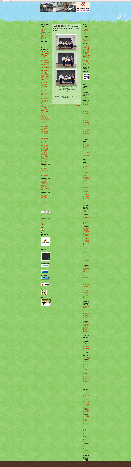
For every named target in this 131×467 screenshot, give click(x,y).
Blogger (70, 464)
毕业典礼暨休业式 (86, 358)
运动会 (84, 374)
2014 (83, 441)
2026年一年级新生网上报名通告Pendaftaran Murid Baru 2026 (86, 53)
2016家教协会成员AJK (86, 114)
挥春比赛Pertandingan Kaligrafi (86, 148)
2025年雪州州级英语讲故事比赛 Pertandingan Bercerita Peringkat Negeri (45, 157)
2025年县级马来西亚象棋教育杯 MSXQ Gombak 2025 (45, 139)
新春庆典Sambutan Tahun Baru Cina (86, 170)
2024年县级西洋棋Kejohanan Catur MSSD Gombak (86, 229)
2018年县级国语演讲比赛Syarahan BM (45, 56)
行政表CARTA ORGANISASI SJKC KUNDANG (44, 37)
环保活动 (84, 372)
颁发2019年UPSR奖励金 (86, 349)
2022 (83, 448)
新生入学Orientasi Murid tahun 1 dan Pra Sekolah (86, 145)
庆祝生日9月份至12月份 (86, 398)
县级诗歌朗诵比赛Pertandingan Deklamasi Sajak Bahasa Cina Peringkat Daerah (86, 279)
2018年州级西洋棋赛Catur (45, 66)
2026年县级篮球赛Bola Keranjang (44, 169)
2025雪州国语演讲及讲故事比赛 (45, 127)
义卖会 (84, 407)
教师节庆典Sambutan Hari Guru (86, 225)
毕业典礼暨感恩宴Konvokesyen (86, 164)
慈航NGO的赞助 (85, 221)
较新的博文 (54, 105)
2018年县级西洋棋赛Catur (45, 62)
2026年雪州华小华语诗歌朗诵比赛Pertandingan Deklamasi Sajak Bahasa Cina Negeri (45, 186)
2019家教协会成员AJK (86, 121)
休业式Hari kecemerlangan (85, 168)
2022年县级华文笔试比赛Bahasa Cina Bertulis (45, 73)
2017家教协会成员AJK (86, 116)
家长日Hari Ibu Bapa (86, 317)
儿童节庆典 (85, 408)
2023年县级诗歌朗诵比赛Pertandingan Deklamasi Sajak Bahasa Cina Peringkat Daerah (45, 76)
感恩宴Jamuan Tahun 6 (86, 298)
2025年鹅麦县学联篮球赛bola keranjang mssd (45, 136)
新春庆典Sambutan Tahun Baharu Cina (86, 156)
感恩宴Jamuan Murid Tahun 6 (86, 271)
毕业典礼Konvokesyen (85, 213)
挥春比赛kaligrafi (85, 166)
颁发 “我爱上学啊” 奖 (86, 357)
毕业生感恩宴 (85, 400)
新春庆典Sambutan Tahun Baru (86, 216)
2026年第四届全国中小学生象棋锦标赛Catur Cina (45, 163)
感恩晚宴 (84, 361)
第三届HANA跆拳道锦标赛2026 (45, 189)
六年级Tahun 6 (43, 224)
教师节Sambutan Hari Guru (86, 183)
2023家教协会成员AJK (86, 130)
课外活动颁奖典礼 (86, 360)
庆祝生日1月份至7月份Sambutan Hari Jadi (86, 235)
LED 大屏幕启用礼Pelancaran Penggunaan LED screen (86, 218)
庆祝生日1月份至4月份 (86, 425)
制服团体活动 (85, 369)
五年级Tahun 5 (43, 223)
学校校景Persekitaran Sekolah (44, 35)
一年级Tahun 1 (43, 217)
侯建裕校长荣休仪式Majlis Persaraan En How (86, 173)
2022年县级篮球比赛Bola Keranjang (45, 71)
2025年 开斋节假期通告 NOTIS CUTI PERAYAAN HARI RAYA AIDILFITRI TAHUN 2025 (86, 57)
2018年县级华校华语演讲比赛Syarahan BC (45, 58)
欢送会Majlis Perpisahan (85, 176)
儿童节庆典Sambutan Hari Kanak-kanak (86, 197)
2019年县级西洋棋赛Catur (45, 67)
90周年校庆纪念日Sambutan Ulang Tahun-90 (86, 249)
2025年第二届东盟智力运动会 (45, 134)
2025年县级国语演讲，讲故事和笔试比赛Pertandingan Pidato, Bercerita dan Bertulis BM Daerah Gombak (45, 123)
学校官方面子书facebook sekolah (85, 30)
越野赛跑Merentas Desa (86, 150)
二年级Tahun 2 (43, 219)
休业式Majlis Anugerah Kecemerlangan (85, 202)
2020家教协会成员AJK (86, 123)
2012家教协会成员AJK (86, 105)
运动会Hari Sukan (85, 236)
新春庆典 (84, 344)
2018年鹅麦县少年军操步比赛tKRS (45, 52)
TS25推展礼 (85, 419)
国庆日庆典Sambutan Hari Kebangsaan (86, 195)
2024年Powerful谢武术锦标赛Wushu (45, 105)
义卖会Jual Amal (85, 362)
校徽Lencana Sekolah (44, 31)
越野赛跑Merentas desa (86, 181)
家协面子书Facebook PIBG (86, 35)
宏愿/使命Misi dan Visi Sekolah (44, 30)
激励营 (84, 370)
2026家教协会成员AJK (86, 136)
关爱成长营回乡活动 (86, 404)
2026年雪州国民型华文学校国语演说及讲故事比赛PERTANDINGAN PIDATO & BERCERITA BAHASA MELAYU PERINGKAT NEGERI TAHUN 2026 (45, 181)
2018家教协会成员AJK (86, 118)
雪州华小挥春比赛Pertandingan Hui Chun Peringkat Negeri (86, 153)
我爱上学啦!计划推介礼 (86, 347)
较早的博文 (78, 105)
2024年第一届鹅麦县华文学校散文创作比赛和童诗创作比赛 (45, 93)
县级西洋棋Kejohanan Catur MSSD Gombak (86, 316)
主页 (66, 105)
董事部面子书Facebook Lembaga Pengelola (86, 32)
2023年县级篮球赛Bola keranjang (44, 79)
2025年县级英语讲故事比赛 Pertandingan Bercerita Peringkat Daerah (45, 150)
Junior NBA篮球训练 (86, 410)
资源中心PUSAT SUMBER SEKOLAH (86, 40)
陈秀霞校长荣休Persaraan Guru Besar (86, 291)
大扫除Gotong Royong (86, 227)
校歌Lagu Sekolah (44, 33)
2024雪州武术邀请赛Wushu (44, 99)
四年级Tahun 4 (43, 221)
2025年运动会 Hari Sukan (86, 185)
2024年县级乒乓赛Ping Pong (44, 103)
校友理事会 (85, 97)
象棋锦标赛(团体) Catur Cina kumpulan (45, 206)
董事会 (84, 89)
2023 (83, 449)
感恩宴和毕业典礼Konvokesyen (86, 199)
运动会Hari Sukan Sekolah (85, 296)
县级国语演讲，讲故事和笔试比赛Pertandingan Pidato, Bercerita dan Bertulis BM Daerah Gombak (86, 191)
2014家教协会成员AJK (86, 109)
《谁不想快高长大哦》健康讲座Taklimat (86, 232)
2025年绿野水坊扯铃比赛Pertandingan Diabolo (45, 148)
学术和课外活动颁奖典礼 (86, 396)
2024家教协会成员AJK (86, 132)
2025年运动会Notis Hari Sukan (86, 64)
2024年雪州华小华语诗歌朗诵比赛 (45, 112)
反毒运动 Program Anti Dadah (86, 285)
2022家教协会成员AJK (86, 127)
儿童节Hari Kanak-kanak (86, 328)
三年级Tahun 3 (43, 220)
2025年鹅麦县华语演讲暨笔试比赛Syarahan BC (45, 132)
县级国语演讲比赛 (86, 416)
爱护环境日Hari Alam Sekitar (86, 188)
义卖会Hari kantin (85, 332)
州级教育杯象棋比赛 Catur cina (45, 200)
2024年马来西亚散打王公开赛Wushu (45, 85)
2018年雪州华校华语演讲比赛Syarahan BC (45, 64)
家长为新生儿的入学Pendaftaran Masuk (86, 311)
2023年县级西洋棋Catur (45, 80)
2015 (83, 442)
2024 (83, 451)
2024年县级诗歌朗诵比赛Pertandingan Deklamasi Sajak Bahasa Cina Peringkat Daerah (45, 90)
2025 (83, 452)
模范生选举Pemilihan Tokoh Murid (86, 267)
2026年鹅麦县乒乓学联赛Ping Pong (45, 191)
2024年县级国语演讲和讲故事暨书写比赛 (45, 108)
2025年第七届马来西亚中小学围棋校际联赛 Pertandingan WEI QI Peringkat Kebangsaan (45, 154)
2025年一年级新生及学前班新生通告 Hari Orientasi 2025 (86, 61)
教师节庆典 (85, 373)
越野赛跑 (84, 342)
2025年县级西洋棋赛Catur (45, 113)
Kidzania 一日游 (85, 417)
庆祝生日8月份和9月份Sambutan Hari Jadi (86, 241)
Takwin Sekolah (43, 44)
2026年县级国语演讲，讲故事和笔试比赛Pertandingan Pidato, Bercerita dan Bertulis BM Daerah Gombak (45, 172)
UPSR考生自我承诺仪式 (86, 427)
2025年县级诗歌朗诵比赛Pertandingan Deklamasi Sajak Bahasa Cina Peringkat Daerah (45, 119)
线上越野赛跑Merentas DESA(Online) (85, 330)
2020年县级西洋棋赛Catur (45, 68)
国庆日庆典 (85, 367)
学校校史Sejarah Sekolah (45, 28)
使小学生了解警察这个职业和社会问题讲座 (86, 402)
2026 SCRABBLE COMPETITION (44, 194)
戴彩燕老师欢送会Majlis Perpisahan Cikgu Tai (86, 325)
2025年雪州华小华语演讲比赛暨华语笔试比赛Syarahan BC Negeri (45, 145)
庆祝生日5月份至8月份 (86, 412)
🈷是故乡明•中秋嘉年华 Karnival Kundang (86, 293)
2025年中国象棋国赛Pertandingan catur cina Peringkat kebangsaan (44, 160)
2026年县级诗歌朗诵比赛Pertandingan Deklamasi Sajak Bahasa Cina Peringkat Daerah (45, 176)
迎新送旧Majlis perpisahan (85, 275)
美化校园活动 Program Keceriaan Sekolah (86, 320)
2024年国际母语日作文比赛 (45, 87)
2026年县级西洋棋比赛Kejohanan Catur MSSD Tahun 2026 (45, 166)
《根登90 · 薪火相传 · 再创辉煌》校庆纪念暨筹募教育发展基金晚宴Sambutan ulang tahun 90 (86, 253)
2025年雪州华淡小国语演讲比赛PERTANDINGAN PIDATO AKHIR (45, 142)
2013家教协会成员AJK (86, 107)
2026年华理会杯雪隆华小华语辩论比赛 (45, 196)
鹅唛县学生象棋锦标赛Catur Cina (45, 198)
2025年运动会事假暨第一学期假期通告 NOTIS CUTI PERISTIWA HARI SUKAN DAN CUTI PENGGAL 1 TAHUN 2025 (86, 48)
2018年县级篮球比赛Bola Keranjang (45, 54)
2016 (83, 444)
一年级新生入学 (85, 340)
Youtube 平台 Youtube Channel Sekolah (86, 38)
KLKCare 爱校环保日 (86, 286)
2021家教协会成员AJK (86, 125)
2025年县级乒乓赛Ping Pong (44, 116)
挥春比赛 (84, 343)
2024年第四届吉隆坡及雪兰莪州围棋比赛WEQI (45, 101)
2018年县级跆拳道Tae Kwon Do (44, 61)
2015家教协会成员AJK (86, 112)
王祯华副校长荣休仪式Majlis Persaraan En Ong (86, 243)
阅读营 (84, 366)
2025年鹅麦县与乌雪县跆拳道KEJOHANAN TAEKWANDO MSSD (45, 129)
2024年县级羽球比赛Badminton (44, 96)
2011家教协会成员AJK (86, 103)
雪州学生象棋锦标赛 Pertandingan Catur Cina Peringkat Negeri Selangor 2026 (45, 203)
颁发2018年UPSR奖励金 (86, 377)
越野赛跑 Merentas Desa (86, 223)
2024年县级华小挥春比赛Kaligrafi (45, 83)
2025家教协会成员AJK (86, 134)
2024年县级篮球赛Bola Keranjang (44, 110)
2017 (83, 445)
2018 (83, 446)
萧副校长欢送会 (85, 415)
